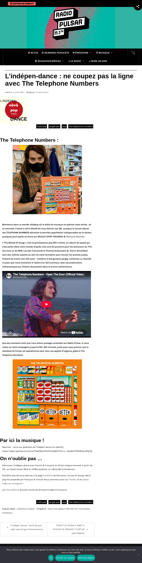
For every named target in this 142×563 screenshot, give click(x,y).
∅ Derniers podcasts (55, 52)
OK (51, 558)
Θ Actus (33, 52)
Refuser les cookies (65, 558)
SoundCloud (12, 489)
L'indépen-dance (26, 509)
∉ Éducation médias (48, 61)
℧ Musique (103, 52)
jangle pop (54, 126)
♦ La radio (75, 61)
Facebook (48, 475)
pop (64, 126)
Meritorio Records (75, 236)
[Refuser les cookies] (138, 556)
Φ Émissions (80, 52)
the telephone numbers (80, 126)
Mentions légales (86, 558)
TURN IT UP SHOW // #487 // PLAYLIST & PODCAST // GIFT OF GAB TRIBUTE (68, 529)
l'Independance (42, 92)
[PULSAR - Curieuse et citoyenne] (71, 27)
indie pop (41, 126)
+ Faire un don (98, 61)
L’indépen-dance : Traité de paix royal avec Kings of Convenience (26, 527)
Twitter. (73, 479)
